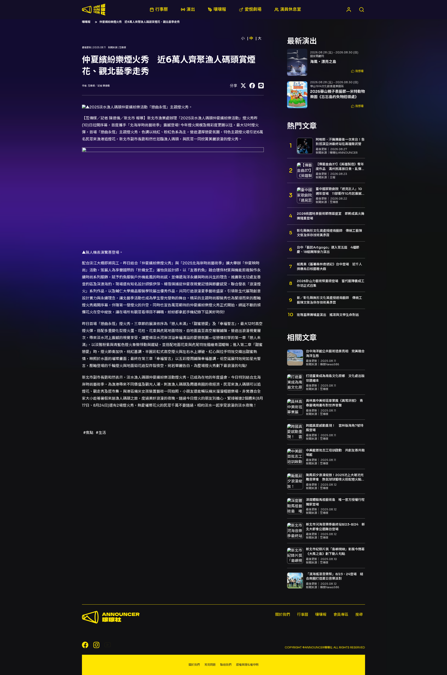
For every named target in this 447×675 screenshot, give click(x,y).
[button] (357, 71)
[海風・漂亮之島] (297, 62)
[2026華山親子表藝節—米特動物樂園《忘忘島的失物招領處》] (297, 94)
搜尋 (359, 614)
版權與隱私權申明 (247, 664)
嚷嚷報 (86, 22)
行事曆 (302, 614)
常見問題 (210, 664)
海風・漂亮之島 (323, 61)
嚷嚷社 (93, 9)
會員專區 (340, 614)
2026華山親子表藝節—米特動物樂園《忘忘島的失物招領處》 (337, 94)
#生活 (101, 432)
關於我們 (282, 614)
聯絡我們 (225, 664)
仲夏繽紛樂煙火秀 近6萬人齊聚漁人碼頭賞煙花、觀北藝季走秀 (139, 22)
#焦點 (88, 432)
